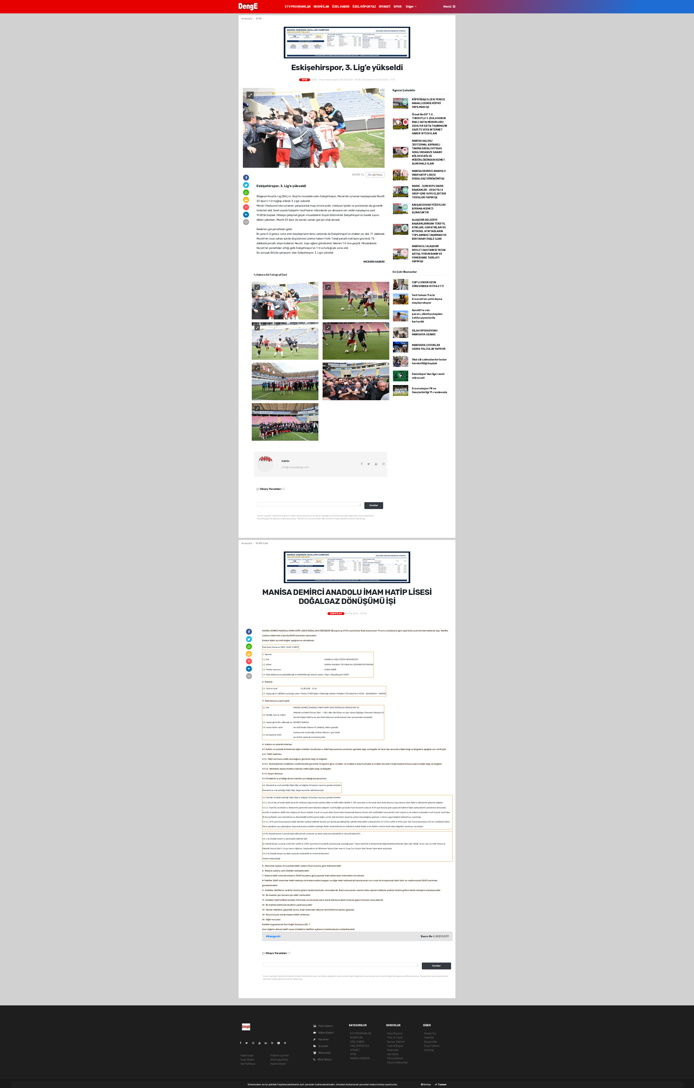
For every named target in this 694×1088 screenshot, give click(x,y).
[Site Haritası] (280, 1043)
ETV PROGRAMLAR (297, 6)
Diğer (410, 6)
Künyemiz (324, 1052)
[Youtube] (261, 1043)
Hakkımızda (246, 1055)
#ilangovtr (273, 936)
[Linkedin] (267, 1043)
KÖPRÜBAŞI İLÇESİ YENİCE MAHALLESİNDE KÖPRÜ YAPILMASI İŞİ (428, 103)
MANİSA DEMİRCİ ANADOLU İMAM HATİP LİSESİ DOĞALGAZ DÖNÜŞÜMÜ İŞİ (429, 175)
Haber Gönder (278, 1063)
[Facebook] (242, 1043)
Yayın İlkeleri (247, 1059)
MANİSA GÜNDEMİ (360, 1058)
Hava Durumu (394, 1033)
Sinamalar (393, 1050)
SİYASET (385, 6)
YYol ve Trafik (394, 1037)
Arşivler (323, 1046)
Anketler (429, 1037)
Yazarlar (323, 1039)
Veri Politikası (247, 1063)
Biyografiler (430, 1041)
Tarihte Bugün (395, 1046)
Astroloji (428, 1050)
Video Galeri (325, 1032)
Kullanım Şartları (279, 1055)
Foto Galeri (325, 1026)
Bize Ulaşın (324, 1059)
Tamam (441, 1084)
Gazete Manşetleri (397, 1062)
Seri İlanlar (393, 1054)
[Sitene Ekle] (286, 1043)
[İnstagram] (254, 1043)
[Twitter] (248, 1043)
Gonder (373, 505)
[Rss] (273, 1043)
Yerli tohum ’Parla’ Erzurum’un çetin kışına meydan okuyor (427, 299)
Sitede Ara (430, 1033)
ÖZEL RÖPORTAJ (364, 6)
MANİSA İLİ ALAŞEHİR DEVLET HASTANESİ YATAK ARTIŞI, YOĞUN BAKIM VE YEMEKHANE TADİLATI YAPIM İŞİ (429, 254)
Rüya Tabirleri (431, 1046)
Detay (427, 1084)
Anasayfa (246, 18)
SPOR (397, 6)
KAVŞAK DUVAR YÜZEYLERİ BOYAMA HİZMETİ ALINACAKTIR (429, 208)
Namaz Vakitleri (396, 1041)
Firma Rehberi (395, 1058)
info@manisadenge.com (295, 467)
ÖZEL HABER (341, 6)
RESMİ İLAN (321, 6)
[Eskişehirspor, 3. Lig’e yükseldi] (314, 127)
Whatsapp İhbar (279, 1059)
